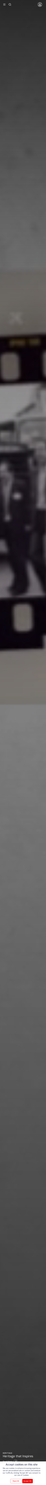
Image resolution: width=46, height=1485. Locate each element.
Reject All (16, 1481)
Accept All (27, 1481)
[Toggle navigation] (4, 4)
